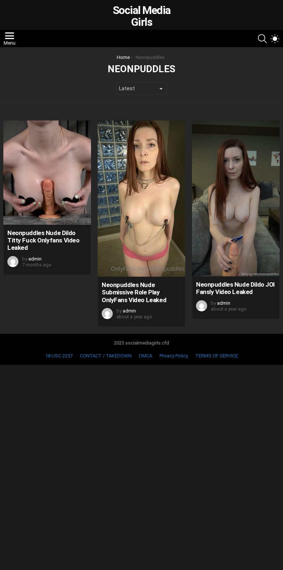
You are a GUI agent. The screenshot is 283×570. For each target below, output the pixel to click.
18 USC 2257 (59, 356)
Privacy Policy (174, 356)
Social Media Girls (142, 16)
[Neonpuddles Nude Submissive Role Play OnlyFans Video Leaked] (141, 198)
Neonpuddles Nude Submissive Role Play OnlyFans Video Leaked (134, 292)
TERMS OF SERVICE (216, 356)
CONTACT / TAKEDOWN (106, 356)
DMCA (145, 356)
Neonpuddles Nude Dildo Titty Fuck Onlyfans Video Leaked (43, 240)
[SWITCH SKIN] (274, 38)
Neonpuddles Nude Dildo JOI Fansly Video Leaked (235, 288)
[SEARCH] (262, 38)
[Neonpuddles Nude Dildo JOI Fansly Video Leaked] (236, 198)
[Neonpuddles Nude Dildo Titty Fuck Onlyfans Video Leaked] (47, 172)
